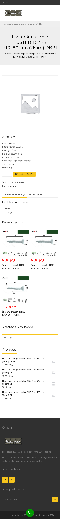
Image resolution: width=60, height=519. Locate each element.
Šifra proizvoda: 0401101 (42, 262)
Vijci (38, 53)
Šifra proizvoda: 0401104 (13, 262)
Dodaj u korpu (24, 174)
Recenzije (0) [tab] (35, 194)
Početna (7, 53)
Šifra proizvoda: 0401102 (13, 309)
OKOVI (9, 515)
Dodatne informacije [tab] (14, 194)
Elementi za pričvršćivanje (24, 53)
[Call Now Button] (30, 513)
